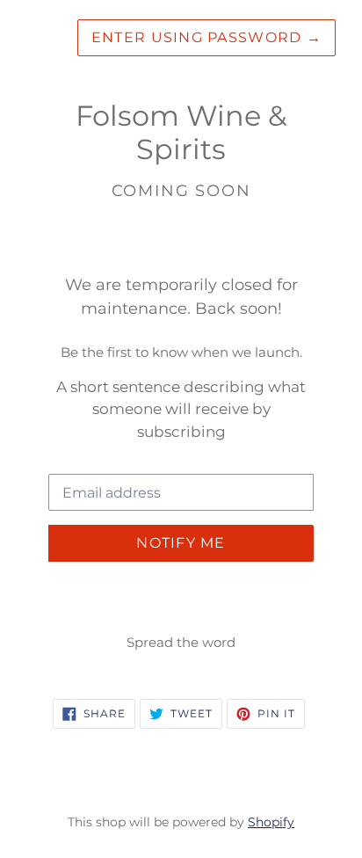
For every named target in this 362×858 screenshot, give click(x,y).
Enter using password (206, 37)
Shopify (271, 822)
